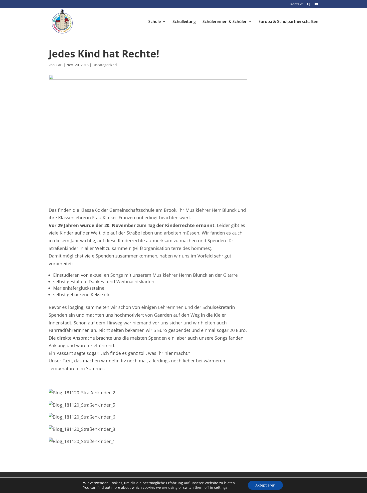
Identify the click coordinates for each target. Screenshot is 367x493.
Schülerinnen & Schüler (224, 22)
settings (220, 487)
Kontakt (296, 4)
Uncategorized (105, 64)
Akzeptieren (265, 485)
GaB (59, 64)
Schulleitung (184, 22)
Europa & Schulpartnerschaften (288, 22)
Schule (154, 22)
